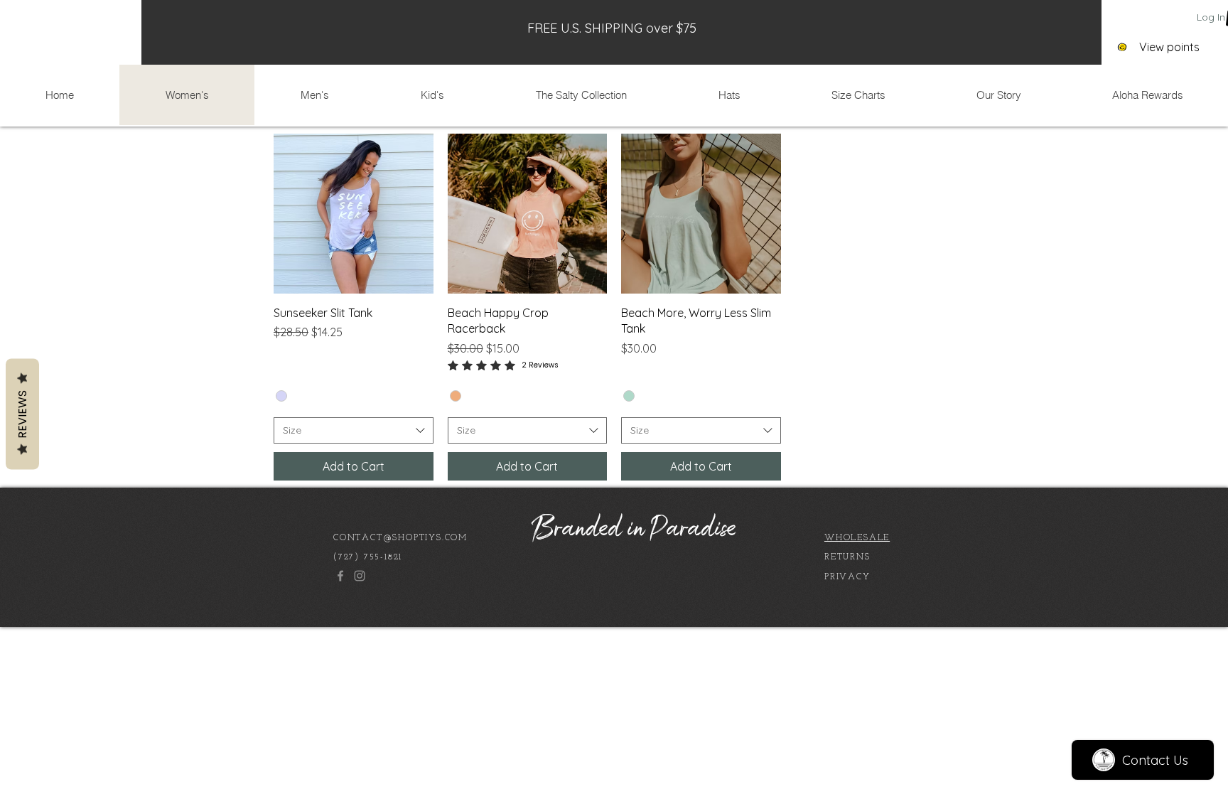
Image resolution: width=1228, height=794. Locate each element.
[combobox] (353, 430)
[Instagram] (359, 576)
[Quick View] (353, 214)
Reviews (22, 414)
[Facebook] (340, 576)
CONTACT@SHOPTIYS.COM (400, 538)
